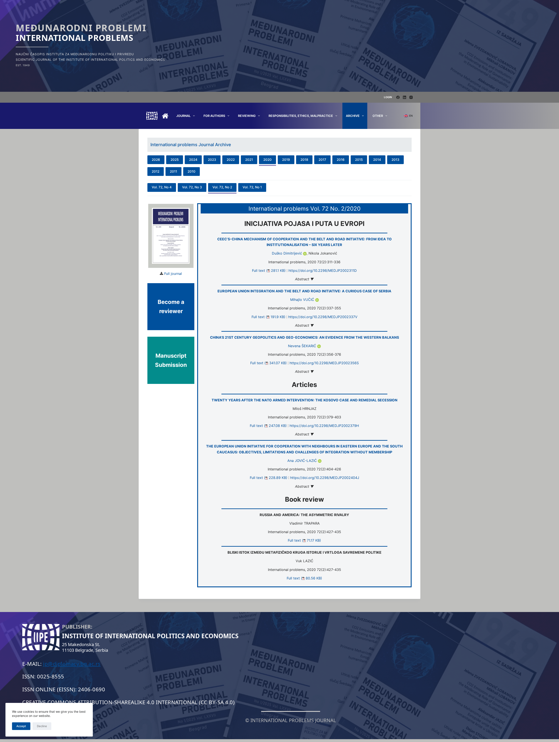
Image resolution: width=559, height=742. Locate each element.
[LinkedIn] (404, 97)
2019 (286, 160)
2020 (267, 160)
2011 (173, 171)
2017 (322, 160)
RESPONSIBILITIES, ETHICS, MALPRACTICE (301, 116)
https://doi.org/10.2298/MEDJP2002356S (324, 363)
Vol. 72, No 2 (222, 187)
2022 (231, 160)
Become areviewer (171, 306)
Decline (42, 726)
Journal (183, 116)
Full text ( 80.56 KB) (304, 578)
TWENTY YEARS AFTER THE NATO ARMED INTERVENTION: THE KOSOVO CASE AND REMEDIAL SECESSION (304, 400)
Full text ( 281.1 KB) (269, 270)
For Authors (214, 116)
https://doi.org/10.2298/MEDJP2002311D (322, 270)
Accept (21, 726)
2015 (359, 160)
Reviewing (247, 116)
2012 (155, 171)
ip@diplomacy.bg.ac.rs (72, 663)
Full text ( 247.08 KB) (268, 425)
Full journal (173, 273)
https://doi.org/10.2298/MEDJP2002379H (324, 425)
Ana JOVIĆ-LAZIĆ (302, 460)
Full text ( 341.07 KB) (268, 363)
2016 (341, 160)
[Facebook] (398, 97)
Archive (353, 116)
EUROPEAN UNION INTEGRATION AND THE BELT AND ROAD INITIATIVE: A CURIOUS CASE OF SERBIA (304, 291)
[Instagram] (411, 97)
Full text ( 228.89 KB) (268, 477)
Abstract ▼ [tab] (304, 279)
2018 (304, 160)
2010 (191, 171)
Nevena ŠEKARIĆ (302, 346)
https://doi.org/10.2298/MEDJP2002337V (322, 317)
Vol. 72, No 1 (252, 187)
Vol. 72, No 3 (192, 187)
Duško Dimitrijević (287, 253)
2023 (212, 160)
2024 (193, 160)
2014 (377, 160)
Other (378, 116)
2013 (395, 160)
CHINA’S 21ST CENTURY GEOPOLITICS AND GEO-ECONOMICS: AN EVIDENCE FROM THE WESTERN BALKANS (304, 337)
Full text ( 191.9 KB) (268, 317)
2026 (156, 160)
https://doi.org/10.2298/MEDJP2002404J (324, 477)
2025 (175, 160)
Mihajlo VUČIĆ (302, 299)
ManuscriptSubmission (171, 360)
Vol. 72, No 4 (162, 187)
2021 (249, 160)
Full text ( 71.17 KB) (304, 540)
